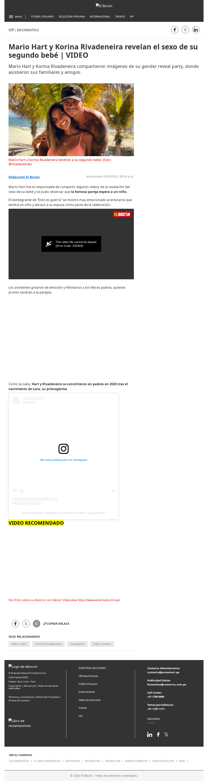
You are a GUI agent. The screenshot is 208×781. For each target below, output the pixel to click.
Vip (132, 16)
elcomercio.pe (19, 761)
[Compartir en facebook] (174, 29)
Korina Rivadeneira (48, 644)
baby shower (102, 644)
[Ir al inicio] (104, 5)
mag (182, 761)
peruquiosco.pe (163, 761)
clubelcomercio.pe (47, 761)
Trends (120, 16)
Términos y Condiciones (21, 696)
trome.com (112, 761)
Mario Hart (19, 644)
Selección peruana (90, 700)
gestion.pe (72, 761)
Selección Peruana (72, 16)
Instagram (77, 644)
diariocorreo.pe (136, 761)
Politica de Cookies (18, 700)
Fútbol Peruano (42, 16)
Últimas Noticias (88, 676)
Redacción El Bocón (24, 177)
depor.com (92, 761)
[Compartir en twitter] (185, 29)
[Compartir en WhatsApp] (36, 623)
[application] (71, 244)
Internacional (100, 16)
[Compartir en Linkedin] (195, 29)
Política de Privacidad (47, 696)
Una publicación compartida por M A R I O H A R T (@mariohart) (63, 513)
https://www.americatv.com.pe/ (99, 600)
